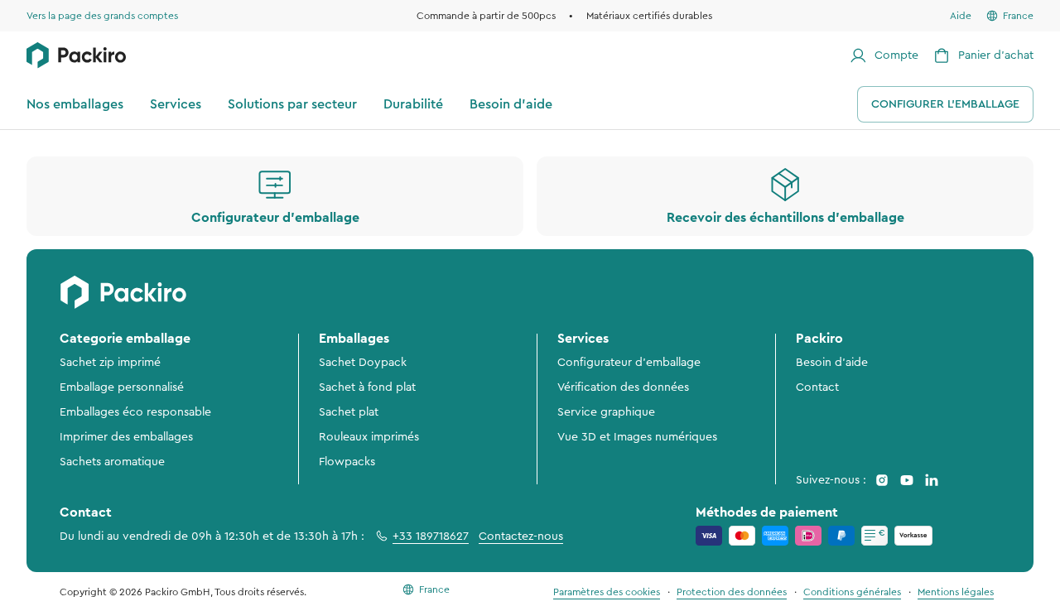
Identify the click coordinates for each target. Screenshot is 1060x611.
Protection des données (732, 592)
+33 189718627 (431, 536)
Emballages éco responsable (135, 412)
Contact (817, 387)
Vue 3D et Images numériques (637, 437)
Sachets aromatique (112, 462)
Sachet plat (348, 412)
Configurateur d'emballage (629, 362)
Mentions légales (956, 592)
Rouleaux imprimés (369, 437)
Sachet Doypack (363, 362)
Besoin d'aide (832, 362)
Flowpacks (347, 462)
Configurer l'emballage (945, 104)
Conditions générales (852, 592)
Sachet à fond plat (367, 387)
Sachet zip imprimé (110, 362)
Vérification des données (623, 387)
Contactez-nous (521, 536)
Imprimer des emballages (126, 437)
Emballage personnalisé (122, 387)
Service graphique (606, 412)
